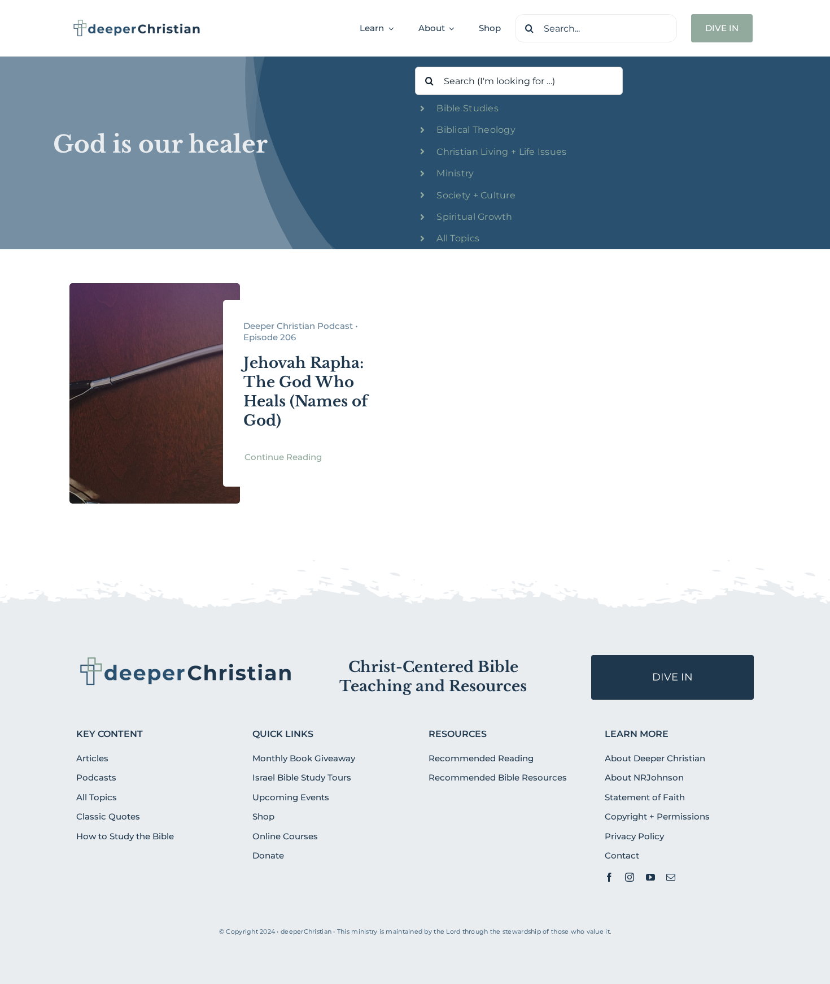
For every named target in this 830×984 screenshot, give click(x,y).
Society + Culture (476, 195)
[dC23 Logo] (137, 23)
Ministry (455, 173)
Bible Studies (467, 108)
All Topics (457, 238)
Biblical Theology (476, 129)
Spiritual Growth (474, 216)
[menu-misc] (186, 659)
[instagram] (629, 877)
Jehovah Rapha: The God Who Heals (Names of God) (305, 391)
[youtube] (650, 877)
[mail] (670, 877)
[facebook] (609, 877)
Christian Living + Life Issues (501, 151)
